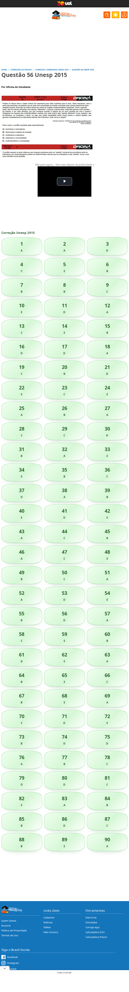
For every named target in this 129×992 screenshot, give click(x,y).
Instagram (13, 963)
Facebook (12, 957)
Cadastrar (49, 917)
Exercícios (91, 917)
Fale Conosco (51, 932)
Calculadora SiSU (95, 932)
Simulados (91, 922)
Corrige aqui (92, 927)
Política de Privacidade (14, 930)
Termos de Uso (9, 935)
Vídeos (47, 927)
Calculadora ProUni (96, 937)
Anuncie (6, 925)
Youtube (11, 968)
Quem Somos (8, 920)
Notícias (48, 922)
